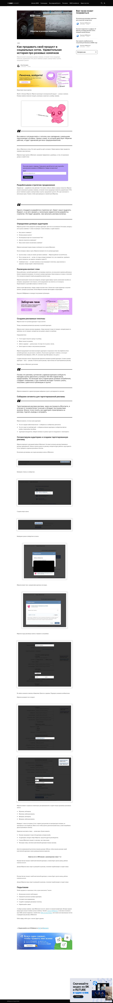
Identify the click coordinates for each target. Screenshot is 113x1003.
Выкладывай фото (54, 3)
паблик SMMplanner (52, 910)
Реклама (65, 3)
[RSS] (104, 3)
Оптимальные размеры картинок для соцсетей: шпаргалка (86, 19)
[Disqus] (44, 976)
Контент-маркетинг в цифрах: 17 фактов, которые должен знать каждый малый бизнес (86, 30)
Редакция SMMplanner (85, 22)
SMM (18, 43)
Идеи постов (85, 3)
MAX (39, 928)
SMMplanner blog (11, 1001)
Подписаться (28, 177)
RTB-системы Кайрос (46, 912)
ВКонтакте (45, 928)
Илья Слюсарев (24, 65)
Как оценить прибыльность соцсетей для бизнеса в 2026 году (86, 41)
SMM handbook (74, 3)
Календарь (44, 3)
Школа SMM (35, 3)
